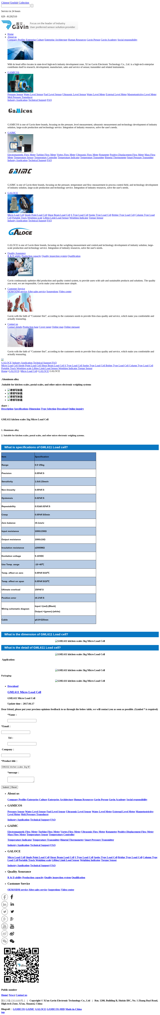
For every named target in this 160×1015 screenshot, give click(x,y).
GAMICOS (13, 72)
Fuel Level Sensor (53, 94)
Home (11, 34)
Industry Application (18, 100)
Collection (24, 2)
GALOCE (13, 193)
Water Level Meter (96, 94)
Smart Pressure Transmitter (140, 157)
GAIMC (12, 132)
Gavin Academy (109, 39)
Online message (72, 327)
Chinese (5, 2)
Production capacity (31, 256)
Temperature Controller (45, 157)
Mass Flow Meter (17, 834)
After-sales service (37, 291)
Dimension (34, 408)
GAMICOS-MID (56, 1009)
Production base (30, 327)
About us (12, 37)
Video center (65, 291)
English (14, 2)
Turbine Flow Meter (46, 154)
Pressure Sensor (15, 94)
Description (7, 408)
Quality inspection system (54, 256)
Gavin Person (93, 39)
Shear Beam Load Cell (59, 215)
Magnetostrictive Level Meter (141, 94)
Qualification (74, 256)
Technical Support (37, 100)
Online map (57, 327)
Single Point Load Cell (36, 215)
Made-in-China (73, 1009)
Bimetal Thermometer (115, 157)
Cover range (45, 327)
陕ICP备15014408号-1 (13, 1000)
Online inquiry (76, 408)
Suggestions (52, 291)
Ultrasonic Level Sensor (74, 94)
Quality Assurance (17, 253)
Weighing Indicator (78, 217)
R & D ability (14, 256)
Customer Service (16, 288)
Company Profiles (16, 39)
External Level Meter (116, 94)
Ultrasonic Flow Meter (87, 154)
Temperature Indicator (69, 157)
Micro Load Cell (16, 215)
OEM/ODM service (17, 291)
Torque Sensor (96, 217)
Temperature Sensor (24, 157)
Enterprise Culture (35, 39)
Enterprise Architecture (56, 39)
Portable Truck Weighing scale (27, 217)
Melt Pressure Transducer (20, 97)
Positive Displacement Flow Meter (127, 154)
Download (62, 408)
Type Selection (48, 408)
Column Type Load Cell (141, 365)
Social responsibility (127, 39)
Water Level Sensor (33, 94)
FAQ (49, 100)
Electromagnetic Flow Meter (22, 154)
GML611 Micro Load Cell (24, 692)
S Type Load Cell (79, 215)
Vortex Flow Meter (66, 154)
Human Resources (77, 39)
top (3, 1012)
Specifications (21, 408)
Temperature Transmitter (92, 157)
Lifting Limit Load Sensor (56, 217)
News (12, 995)
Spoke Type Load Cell (100, 215)
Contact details (15, 327)
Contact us (13, 324)
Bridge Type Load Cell (123, 215)
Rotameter (104, 154)
